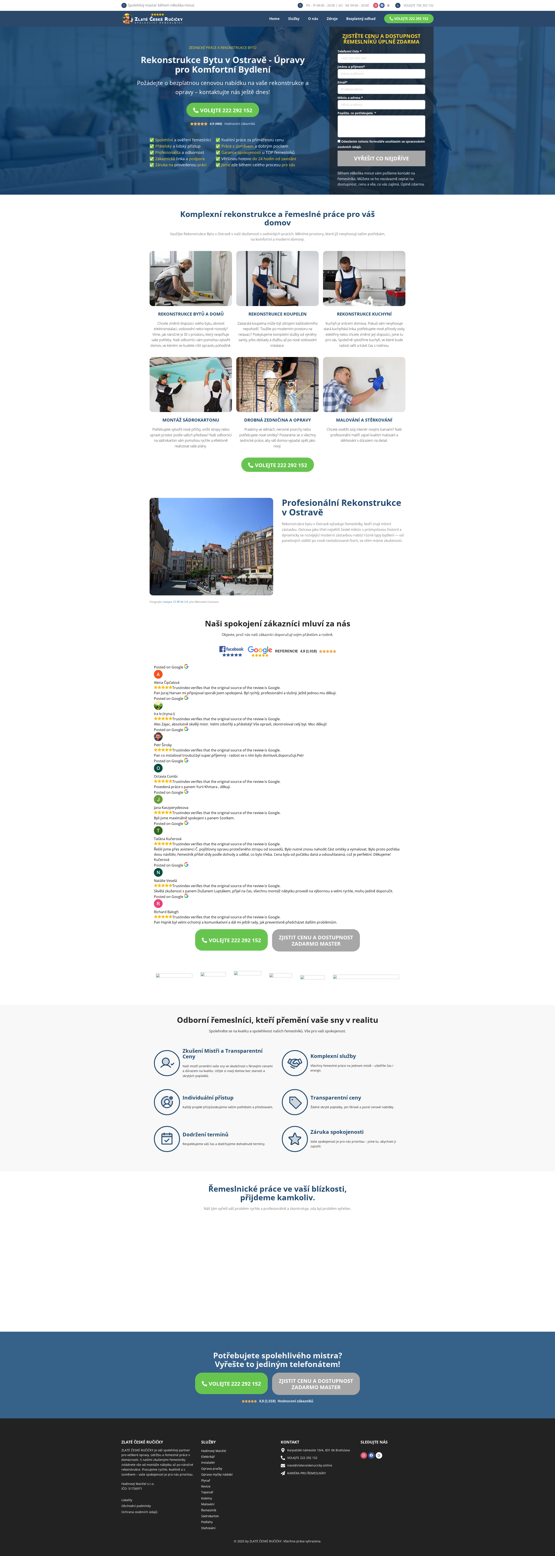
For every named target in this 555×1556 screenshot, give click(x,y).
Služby (293, 18)
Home (274, 18)
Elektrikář (208, 1457)
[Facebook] (382, 5)
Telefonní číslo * (350, 51)
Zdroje (332, 18)
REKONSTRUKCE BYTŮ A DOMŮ (191, 314)
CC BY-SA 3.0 (180, 602)
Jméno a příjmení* (351, 67)
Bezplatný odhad (360, 18)
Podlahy (207, 1522)
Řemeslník (208, 1510)
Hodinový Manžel (213, 1451)
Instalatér (208, 1462)
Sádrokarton (210, 1516)
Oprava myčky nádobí (217, 1474)
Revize (206, 1486)
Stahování (208, 1528)
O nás (313, 18)
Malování (207, 1504)
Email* (343, 82)
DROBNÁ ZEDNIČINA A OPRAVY (277, 420)
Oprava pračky (211, 1468)
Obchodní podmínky (136, 1506)
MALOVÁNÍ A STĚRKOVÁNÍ (364, 420)
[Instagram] (375, 5)
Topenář (207, 1492)
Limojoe (167, 602)
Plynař (205, 1480)
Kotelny (206, 1498)
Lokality (126, 1500)
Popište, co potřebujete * (357, 113)
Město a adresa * (350, 98)
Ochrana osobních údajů (139, 1512)
